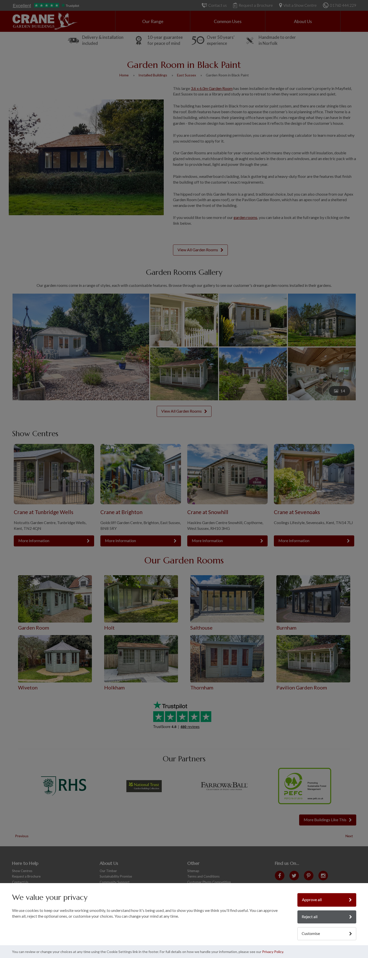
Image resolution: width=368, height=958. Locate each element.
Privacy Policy (272, 951)
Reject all (309, 916)
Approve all (312, 899)
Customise (311, 933)
